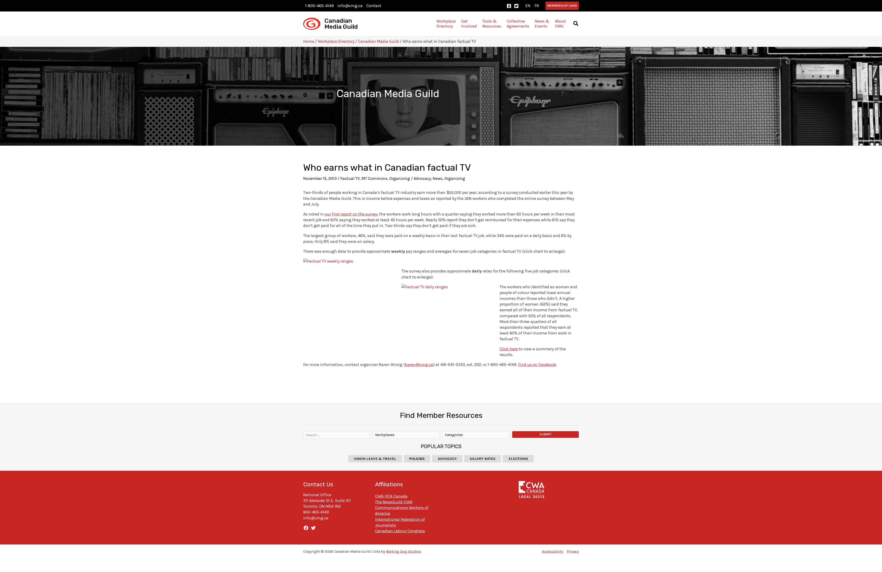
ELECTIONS (518, 458)
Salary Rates (482, 458)
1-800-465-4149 (319, 5)
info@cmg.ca (350, 5)
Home (308, 41)
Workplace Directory (336, 41)
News (438, 178)
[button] (562, 6)
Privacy (573, 551)
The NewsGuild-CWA (393, 501)
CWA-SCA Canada (391, 496)
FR (536, 5)
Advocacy (422, 178)
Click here (509, 348)
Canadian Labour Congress (400, 530)
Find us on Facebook (537, 364)
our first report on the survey (351, 214)
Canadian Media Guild (341, 23)
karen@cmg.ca (419, 364)
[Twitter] (516, 6)
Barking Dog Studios (403, 551)
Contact (373, 5)
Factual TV (350, 178)
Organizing (399, 178)
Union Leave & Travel (375, 458)
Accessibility (552, 551)
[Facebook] (509, 6)
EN (527, 5)
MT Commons (374, 178)
